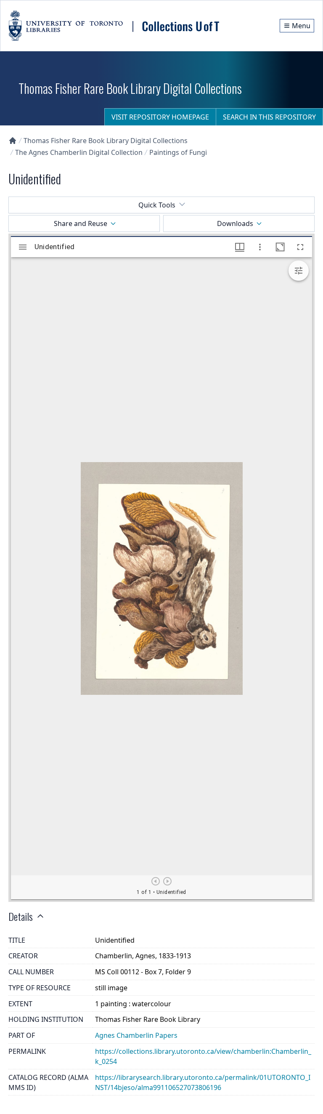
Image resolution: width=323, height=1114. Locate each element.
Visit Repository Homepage (160, 117)
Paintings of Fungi (178, 152)
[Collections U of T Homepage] (12, 140)
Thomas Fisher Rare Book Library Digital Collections (106, 140)
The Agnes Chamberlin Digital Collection (79, 152)
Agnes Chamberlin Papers (136, 1035)
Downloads (235, 223)
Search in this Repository (269, 117)
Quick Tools (156, 205)
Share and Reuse (80, 223)
